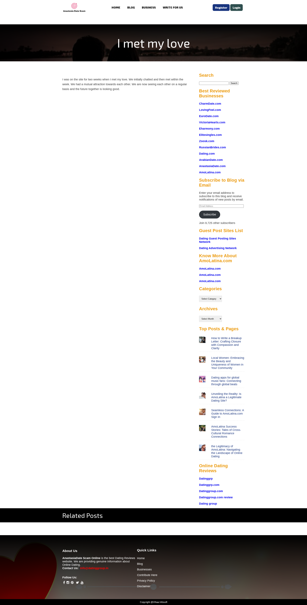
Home (141, 558)
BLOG (131, 7)
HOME (116, 7)
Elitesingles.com (210, 134)
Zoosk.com (206, 141)
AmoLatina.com (210, 172)
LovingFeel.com (210, 109)
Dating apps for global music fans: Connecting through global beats (226, 381)
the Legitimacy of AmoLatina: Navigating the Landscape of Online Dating (226, 451)
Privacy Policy (146, 580)
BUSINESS (149, 7)
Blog (140, 563)
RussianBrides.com (212, 147)
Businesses (144, 569)
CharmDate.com (210, 103)
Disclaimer (143, 586)
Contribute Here (147, 575)
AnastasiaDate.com (212, 166)
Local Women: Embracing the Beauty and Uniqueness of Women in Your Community (227, 363)
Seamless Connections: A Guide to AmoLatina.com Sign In (227, 414)
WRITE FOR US (173, 7)
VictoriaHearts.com (212, 122)
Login (236, 7)
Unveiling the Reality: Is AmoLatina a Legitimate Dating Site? (226, 397)
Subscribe (209, 214)
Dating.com (207, 153)
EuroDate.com (209, 116)
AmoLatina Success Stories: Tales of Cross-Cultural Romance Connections (226, 431)
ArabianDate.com (211, 159)
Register (221, 7)
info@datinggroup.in (94, 568)
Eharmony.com (209, 128)
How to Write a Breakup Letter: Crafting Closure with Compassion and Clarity (226, 343)
